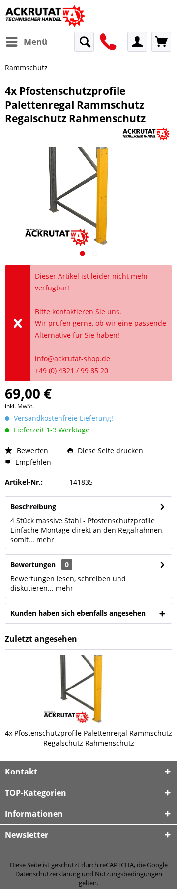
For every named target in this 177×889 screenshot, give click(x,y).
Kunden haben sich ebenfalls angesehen (78, 613)
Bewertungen (33, 564)
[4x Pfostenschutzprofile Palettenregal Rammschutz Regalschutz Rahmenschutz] (88, 689)
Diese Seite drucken (109, 450)
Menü (35, 41)
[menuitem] (26, 42)
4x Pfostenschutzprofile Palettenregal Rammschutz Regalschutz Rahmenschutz (88, 737)
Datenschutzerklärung (47, 873)
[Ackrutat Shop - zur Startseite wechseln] (46, 16)
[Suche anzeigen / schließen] (84, 42)
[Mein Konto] (137, 42)
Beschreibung (33, 506)
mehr (44, 539)
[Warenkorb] (161, 42)
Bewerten (31, 450)
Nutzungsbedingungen (128, 873)
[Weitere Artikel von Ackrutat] (146, 134)
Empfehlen (32, 462)
